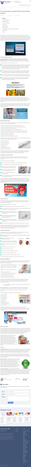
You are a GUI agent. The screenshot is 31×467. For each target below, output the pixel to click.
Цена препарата (4, 30)
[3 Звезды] (16, 379)
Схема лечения (4, 24)
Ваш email (3, 394)
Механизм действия (5, 21)
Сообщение (3, 396)
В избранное (13, 1)
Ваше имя (3, 391)
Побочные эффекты (5, 27)
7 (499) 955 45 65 (17, 1)
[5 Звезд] (17, 379)
